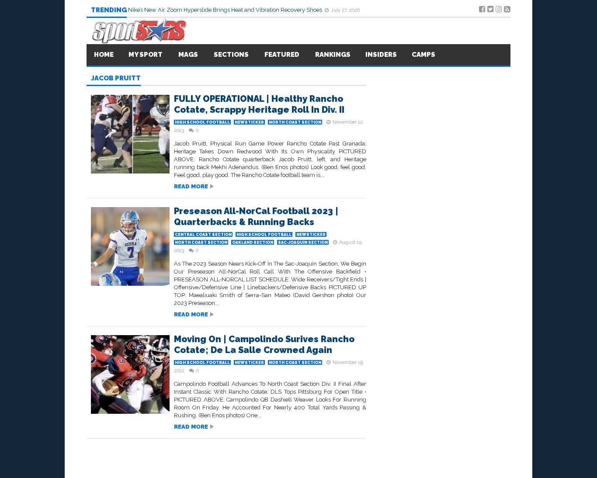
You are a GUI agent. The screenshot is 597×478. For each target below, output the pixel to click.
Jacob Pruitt (116, 78)
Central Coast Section (203, 234)
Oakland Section (252, 242)
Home (104, 55)
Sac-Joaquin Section (303, 242)
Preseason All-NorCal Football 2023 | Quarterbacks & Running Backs (256, 216)
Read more (191, 186)
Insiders (381, 55)
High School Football (202, 122)
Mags (188, 55)
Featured (281, 55)
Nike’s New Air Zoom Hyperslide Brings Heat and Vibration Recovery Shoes (225, 10)
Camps (423, 55)
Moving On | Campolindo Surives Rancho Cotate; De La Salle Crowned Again (264, 344)
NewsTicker (249, 122)
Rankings (333, 55)
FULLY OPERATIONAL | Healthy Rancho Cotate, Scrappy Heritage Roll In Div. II (259, 104)
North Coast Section (295, 122)
